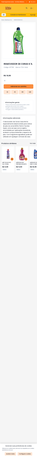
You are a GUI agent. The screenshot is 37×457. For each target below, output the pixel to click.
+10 (22, 92)
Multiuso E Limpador (10, 20)
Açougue (33, 15)
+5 (15, 92)
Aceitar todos (10, 454)
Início (2, 20)
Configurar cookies (25, 454)
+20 (30, 92)
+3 (7, 92)
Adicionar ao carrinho (18, 86)
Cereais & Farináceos (18, 15)
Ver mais (33, 143)
